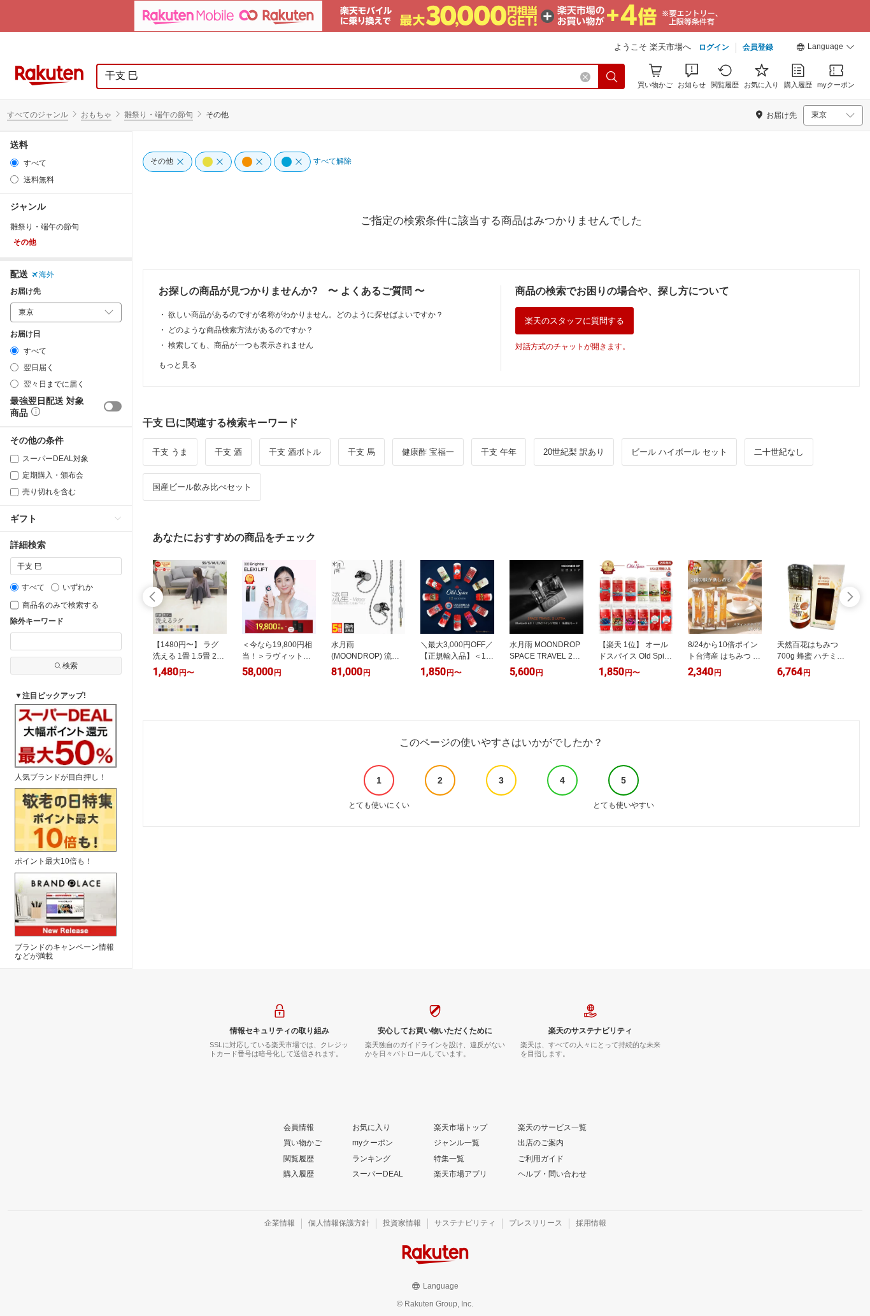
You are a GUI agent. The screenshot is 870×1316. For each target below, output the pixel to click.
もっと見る (178, 365)
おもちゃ (96, 114)
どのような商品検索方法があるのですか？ (240, 329)
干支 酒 (228, 452)
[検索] (612, 76)
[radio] (14, 163)
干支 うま (170, 452)
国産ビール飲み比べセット (202, 487)
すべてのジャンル (37, 114)
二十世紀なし (779, 452)
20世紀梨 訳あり (573, 452)
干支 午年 (499, 452)
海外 (46, 274)
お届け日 (25, 334)
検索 (70, 665)
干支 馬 (361, 452)
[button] (825, 48)
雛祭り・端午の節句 (158, 114)
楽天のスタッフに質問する (574, 320)
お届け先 (25, 291)
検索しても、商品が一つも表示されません (240, 345)
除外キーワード (37, 621)
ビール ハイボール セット (679, 452)
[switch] (113, 406)
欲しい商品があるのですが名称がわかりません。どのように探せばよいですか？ (305, 314)
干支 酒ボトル (295, 452)
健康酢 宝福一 (428, 452)
